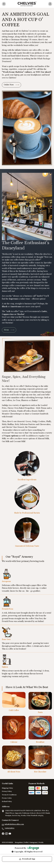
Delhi (26, 842)
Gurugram (33, 842)
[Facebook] (3, 834)
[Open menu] (4, 4)
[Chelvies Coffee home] (27, 4)
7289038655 (9, 828)
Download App (28, 859)
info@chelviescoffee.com (14, 824)
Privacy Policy (7, 791)
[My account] (50, 4)
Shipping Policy (7, 788)
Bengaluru (19, 842)
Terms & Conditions (9, 795)
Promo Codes (7, 798)
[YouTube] (10, 834)
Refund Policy (7, 801)
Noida (41, 842)
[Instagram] (6, 834)
